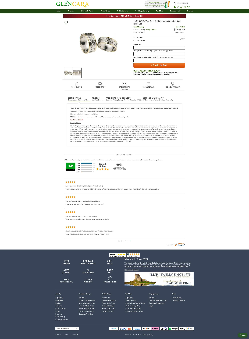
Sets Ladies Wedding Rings (135, 303)
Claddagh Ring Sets (86, 314)
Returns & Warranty (158, 99)
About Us (128, 335)
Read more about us (131, 270)
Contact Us (137, 335)
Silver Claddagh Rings (86, 308)
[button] (68, 73)
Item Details (79, 99)
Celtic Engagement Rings (158, 300)
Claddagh (61, 319)
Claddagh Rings (85, 294)
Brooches (58, 314)
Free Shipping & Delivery (123, 99)
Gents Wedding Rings (133, 306)
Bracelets (58, 306)
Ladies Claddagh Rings (87, 300)
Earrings (58, 303)
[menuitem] (58, 11)
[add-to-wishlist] (66, 23)
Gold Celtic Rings (108, 306)
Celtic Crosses (60, 308)
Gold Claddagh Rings (86, 306)
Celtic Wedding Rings (133, 308)
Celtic (60, 317)
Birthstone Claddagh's (86, 311)
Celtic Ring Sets (107, 311)
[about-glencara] (159, 279)
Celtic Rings (106, 294)
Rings (57, 311)
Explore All (59, 298)
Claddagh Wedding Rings (134, 311)
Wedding (128, 294)
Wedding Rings (130, 300)
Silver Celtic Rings (108, 308)
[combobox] (182, 3)
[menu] (124, 11)
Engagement (153, 294)
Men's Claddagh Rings (87, 303)
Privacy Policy (148, 335)
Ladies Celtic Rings (109, 300)
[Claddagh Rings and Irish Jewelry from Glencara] (74, 4)
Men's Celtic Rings (108, 303)
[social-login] (175, 7)
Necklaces (59, 300)
